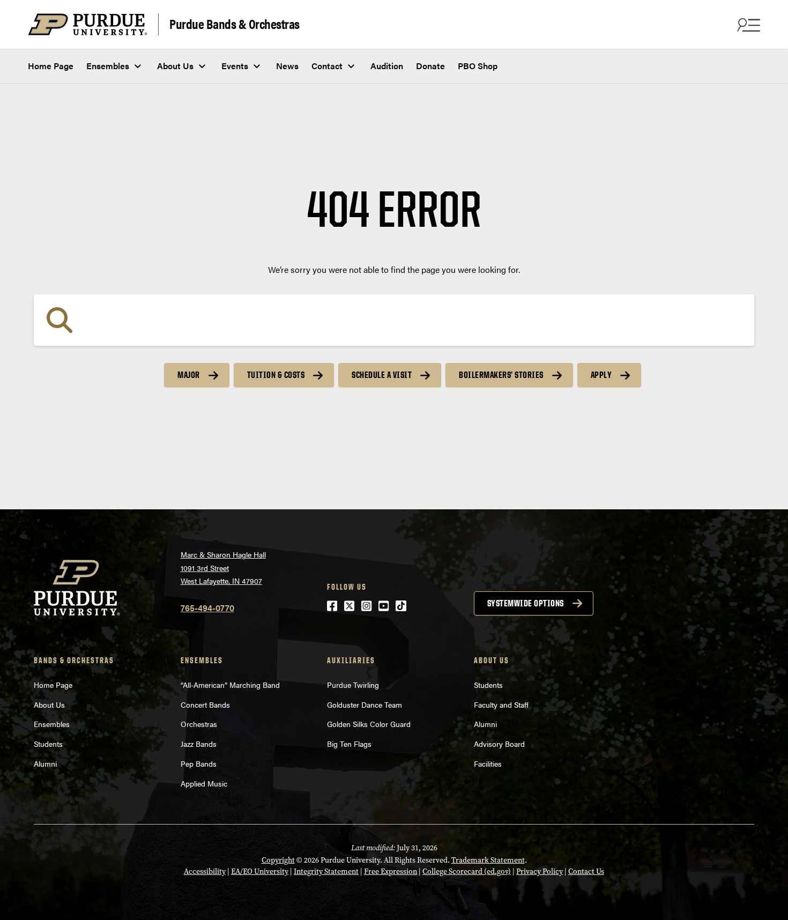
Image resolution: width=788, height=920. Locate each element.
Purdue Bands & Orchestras (234, 23)
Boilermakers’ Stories (501, 374)
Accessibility (205, 871)
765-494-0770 (207, 608)
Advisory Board (499, 743)
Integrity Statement (326, 871)
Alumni (45, 763)
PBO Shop (477, 66)
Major (188, 374)
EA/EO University (259, 871)
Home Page (50, 66)
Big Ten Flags (349, 743)
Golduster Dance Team (364, 704)
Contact (327, 66)
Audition (386, 66)
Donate (430, 66)
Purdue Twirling (353, 684)
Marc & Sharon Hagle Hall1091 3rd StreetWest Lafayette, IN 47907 (223, 567)
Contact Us (586, 871)
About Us (175, 66)
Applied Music (204, 783)
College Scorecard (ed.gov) (466, 871)
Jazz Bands (199, 743)
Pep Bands (199, 763)
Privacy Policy (539, 871)
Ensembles (107, 66)
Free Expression (390, 871)
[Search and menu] (747, 25)
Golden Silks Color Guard (369, 723)
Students (48, 743)
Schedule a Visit (382, 374)
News (287, 66)
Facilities (488, 763)
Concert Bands (205, 704)
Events (234, 66)
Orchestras (199, 723)
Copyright (278, 860)
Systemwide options (525, 603)
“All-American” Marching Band (230, 684)
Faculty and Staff (501, 704)
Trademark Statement (488, 860)
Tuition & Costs (276, 374)
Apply (601, 374)
